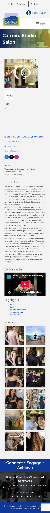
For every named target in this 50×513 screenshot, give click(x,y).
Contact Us (35, 4)
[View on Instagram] (16, 159)
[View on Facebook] (6, 159)
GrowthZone (34, 508)
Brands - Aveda (16, 312)
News (12, 307)
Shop (12, 304)
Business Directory (16, 4)
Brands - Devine (17, 315)
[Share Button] (7, 104)
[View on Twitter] (11, 159)
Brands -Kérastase (18, 309)
